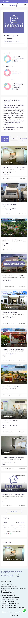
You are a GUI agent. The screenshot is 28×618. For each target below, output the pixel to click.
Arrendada (22, 256)
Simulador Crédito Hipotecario (10, 603)
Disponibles (22, 148)
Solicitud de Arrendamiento (9, 605)
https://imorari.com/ (18, 528)
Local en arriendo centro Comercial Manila (15, 275)
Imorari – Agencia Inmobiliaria (11, 178)
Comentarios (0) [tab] (23, 139)
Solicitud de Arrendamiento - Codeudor (13, 607)
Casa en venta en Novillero (10, 312)
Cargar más (14, 511)
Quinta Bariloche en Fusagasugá (12, 386)
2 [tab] (12, 564)
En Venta (17, 148)
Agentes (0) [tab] (14, 138)
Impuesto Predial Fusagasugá (10, 597)
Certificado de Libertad (8, 595)
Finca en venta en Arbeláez (10, 421)
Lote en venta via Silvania (10, 239)
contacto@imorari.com (17, 525)
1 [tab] (10, 564)
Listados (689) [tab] (5, 139)
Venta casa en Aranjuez (9, 204)
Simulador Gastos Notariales (10, 599)
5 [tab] (19, 564)
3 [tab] (15, 564)
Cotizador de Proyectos (8, 601)
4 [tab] (17, 564)
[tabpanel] (14, 553)
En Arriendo (16, 256)
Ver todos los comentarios (11, 41)
